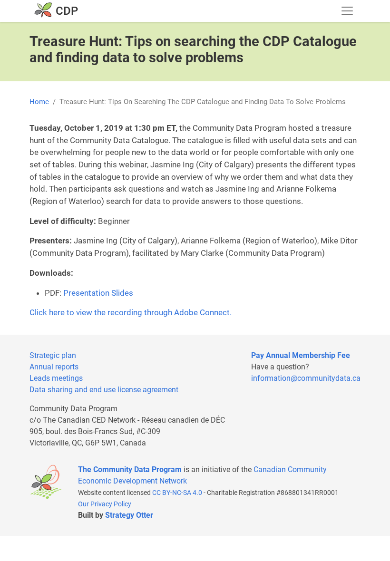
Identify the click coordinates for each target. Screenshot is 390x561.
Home (39, 101)
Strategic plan (52, 355)
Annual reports (53, 366)
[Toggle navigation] (347, 10)
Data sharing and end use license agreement (103, 389)
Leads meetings (56, 378)
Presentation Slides (98, 293)
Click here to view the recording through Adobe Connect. (130, 312)
